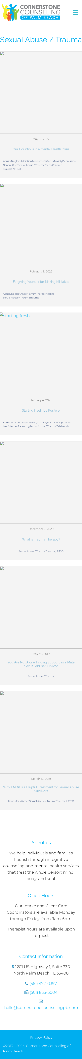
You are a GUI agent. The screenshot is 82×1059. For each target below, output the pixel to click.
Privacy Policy (41, 1037)
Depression (69, 161)
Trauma (34, 297)
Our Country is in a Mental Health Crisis (41, 149)
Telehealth (63, 426)
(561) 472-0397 (43, 983)
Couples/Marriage (47, 422)
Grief (15, 165)
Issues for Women (18, 801)
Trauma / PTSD (12, 168)
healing (50, 293)
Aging (17, 422)
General (7, 165)
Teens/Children (53, 165)
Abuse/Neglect (11, 161)
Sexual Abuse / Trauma (31, 165)
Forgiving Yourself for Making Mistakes (41, 282)
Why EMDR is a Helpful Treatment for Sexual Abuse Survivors (41, 789)
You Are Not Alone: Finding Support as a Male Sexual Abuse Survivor (41, 664)
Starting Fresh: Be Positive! (41, 410)
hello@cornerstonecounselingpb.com (41, 1007)
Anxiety (58, 161)
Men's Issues (10, 426)
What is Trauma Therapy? (41, 539)
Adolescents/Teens (43, 161)
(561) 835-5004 (44, 992)
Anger (24, 293)
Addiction (26, 161)
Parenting (24, 426)
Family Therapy (37, 293)
